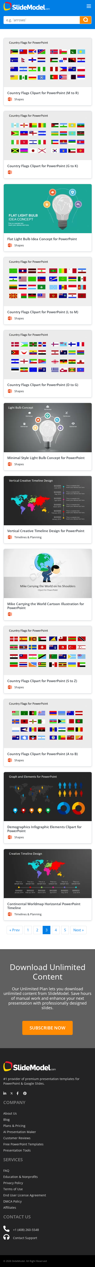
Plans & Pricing (14, 1126)
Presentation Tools (17, 1150)
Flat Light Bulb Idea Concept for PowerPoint (42, 239)
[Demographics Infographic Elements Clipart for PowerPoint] (48, 796)
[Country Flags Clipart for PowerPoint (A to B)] (48, 723)
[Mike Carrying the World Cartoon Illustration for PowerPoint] (48, 573)
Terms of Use (13, 1189)
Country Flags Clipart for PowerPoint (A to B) (42, 754)
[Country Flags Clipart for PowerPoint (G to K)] (48, 135)
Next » (78, 930)
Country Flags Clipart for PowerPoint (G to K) (42, 166)
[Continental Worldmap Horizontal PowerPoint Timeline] (48, 873)
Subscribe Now (47, 1028)
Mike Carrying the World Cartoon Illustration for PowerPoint (45, 606)
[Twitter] (11, 1093)
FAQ (6, 1170)
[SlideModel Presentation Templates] (27, 6)
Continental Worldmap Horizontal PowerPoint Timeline (43, 906)
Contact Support (25, 1238)
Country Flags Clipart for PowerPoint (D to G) (42, 385)
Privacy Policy (13, 1183)
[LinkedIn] (5, 1093)
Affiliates (9, 1207)
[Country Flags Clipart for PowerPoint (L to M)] (48, 281)
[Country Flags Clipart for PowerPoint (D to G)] (48, 354)
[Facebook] (18, 1093)
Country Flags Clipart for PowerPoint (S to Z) (42, 681)
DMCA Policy (12, 1201)
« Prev (15, 930)
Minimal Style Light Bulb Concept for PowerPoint (46, 458)
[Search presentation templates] (85, 20)
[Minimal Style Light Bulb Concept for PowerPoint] (48, 427)
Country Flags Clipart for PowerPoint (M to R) (43, 93)
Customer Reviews (16, 1138)
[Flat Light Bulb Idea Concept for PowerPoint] (48, 208)
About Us (10, 1113)
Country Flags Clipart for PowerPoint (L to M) (42, 312)
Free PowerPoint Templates (23, 1144)
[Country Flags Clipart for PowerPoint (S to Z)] (48, 650)
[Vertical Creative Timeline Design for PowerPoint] (48, 500)
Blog (6, 1119)
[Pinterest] (25, 1093)
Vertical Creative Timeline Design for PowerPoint (45, 531)
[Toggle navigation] (88, 6)
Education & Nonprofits (20, 1177)
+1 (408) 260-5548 (26, 1230)
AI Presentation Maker (19, 1132)
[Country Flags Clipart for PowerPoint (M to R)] (48, 62)
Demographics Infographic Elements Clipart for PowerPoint (44, 829)
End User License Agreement (24, 1195)
